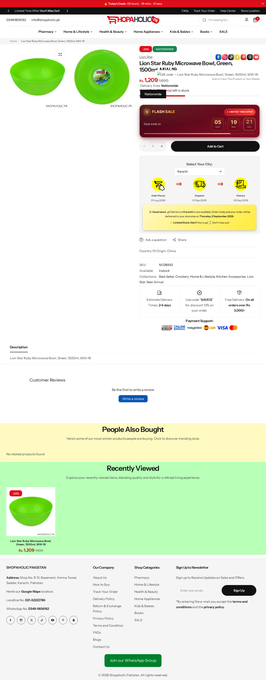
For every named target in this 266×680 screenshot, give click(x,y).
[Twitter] (31, 620)
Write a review (133, 399)
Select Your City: (199, 164)
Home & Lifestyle (146, 585)
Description (19, 347)
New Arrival (155, 282)
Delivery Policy (104, 599)
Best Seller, (167, 277)
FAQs (185, 10)
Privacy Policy (103, 618)
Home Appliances (147, 599)
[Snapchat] (73, 620)
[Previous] (8, 11)
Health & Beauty (146, 592)
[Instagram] (21, 620)
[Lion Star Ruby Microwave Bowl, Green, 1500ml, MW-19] (30, 511)
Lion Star (146, 57)
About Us (100, 578)
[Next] (67, 11)
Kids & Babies (144, 606)
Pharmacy (141, 578)
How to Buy (101, 585)
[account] (247, 20)
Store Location (250, 10)
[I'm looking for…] (204, 20)
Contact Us (101, 647)
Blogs (97, 640)
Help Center (228, 10)
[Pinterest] (63, 620)
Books (138, 613)
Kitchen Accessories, (231, 277)
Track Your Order (204, 10)
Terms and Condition (108, 625)
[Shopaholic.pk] (133, 20)
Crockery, (182, 277)
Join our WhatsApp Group (133, 660)
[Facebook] (10, 620)
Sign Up (238, 590)
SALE (138, 620)
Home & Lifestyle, (203, 277)
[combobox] (220, 20)
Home (13, 41)
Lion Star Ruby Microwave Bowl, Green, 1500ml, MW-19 (30, 542)
